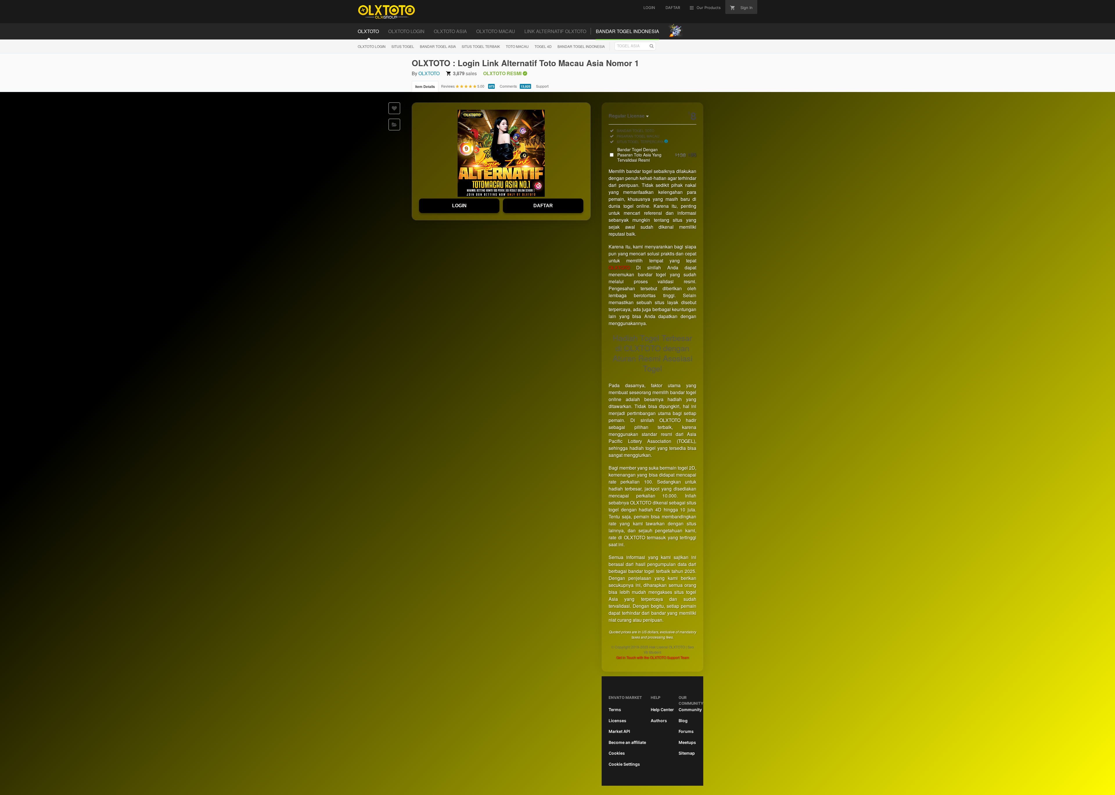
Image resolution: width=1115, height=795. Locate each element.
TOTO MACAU (517, 46)
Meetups (687, 742)
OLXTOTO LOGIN (372, 46)
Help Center (662, 709)
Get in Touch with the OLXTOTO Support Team (652, 657)
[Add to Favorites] (394, 108)
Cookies (617, 753)
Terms (615, 709)
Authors (659, 720)
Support (542, 86)
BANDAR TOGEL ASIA (438, 46)
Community (690, 709)
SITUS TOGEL (402, 46)
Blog (683, 720)
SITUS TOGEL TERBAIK (481, 46)
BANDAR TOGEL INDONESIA (581, 46)
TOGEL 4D (543, 46)
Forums (686, 731)
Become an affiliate (627, 742)
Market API (619, 731)
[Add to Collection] (394, 124)
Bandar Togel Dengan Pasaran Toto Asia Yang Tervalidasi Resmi (656, 155)
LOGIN (459, 205)
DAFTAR (543, 205)
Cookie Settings (624, 764)
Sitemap (687, 753)
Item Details (425, 86)
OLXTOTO (429, 73)
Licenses (617, 720)
